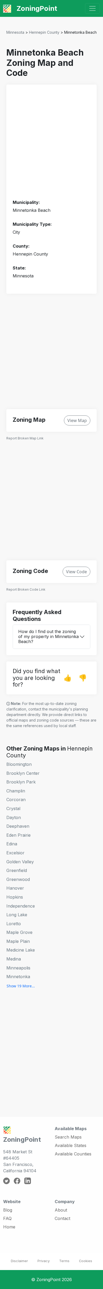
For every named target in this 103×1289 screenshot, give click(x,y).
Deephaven (17, 826)
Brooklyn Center (23, 773)
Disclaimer (19, 1261)
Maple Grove (19, 932)
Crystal (13, 808)
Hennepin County (44, 32)
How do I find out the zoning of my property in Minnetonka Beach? (48, 636)
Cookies (85, 1261)
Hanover (15, 888)
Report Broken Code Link (25, 589)
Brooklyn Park (21, 782)
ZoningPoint (36, 8)
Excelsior (15, 852)
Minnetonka (18, 976)
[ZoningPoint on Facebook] (17, 1180)
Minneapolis (18, 968)
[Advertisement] (51, 142)
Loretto (13, 923)
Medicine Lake (20, 950)
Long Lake (16, 914)
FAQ (7, 1218)
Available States (70, 1145)
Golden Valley (20, 861)
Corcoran (16, 799)
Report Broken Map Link (25, 438)
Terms (64, 1261)
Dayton (13, 817)
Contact (62, 1218)
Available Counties (73, 1153)
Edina (11, 843)
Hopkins (14, 897)
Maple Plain (18, 941)
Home (9, 1226)
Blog (7, 1210)
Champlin (15, 790)
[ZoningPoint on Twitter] (6, 1180)
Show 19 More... (21, 985)
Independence (20, 906)
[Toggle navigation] (92, 8)
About (61, 1210)
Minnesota (15, 32)
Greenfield (16, 870)
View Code (76, 572)
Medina (13, 959)
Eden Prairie (18, 835)
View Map (77, 420)
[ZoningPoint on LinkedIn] (27, 1180)
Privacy (44, 1261)
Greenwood (18, 879)
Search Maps (68, 1137)
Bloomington (19, 764)
